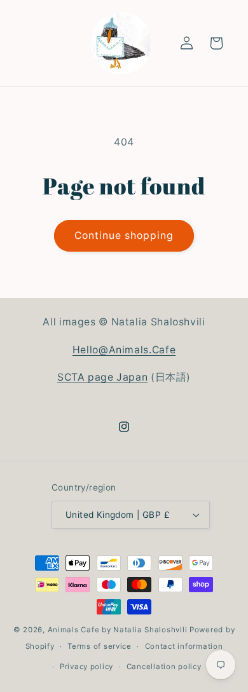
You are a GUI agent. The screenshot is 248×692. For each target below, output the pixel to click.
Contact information (184, 646)
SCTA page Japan (102, 377)
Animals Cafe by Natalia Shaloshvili (118, 629)
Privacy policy (86, 666)
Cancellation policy (164, 666)
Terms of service (99, 646)
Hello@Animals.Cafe (124, 350)
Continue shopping (124, 235)
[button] (216, 43)
